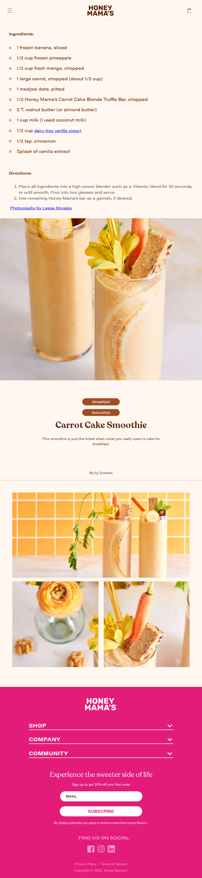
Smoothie (101, 412)
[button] (9, 10)
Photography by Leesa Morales (41, 208)
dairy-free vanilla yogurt (57, 130)
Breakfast (101, 401)
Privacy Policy (85, 864)
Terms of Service (114, 864)
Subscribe (101, 811)
